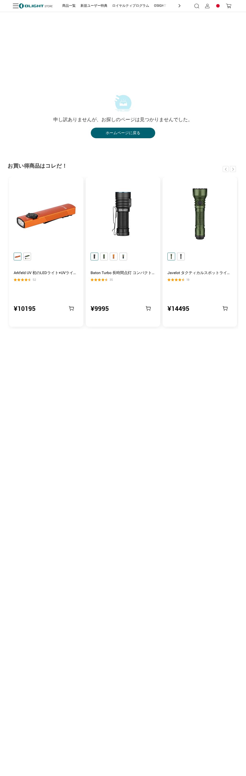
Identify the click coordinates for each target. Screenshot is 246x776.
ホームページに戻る (123, 133)
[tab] (69, 6)
